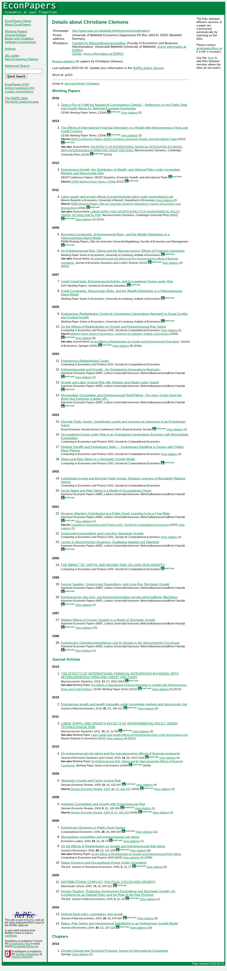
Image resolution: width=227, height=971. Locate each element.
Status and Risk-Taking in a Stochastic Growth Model (98, 459)
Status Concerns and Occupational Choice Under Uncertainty (104, 862)
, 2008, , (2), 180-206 (99, 812)
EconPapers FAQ (17, 84)
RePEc (30, 920)
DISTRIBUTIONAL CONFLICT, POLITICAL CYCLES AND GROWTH (108, 882)
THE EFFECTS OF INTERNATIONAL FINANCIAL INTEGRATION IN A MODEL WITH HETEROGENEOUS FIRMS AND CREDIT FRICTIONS (120, 675)
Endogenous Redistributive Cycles (85, 360)
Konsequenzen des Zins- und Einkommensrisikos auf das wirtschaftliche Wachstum (119, 597)
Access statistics (63, 61)
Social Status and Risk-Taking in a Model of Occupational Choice (106, 490)
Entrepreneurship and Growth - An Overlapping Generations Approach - (111, 369)
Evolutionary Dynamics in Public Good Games (93, 827)
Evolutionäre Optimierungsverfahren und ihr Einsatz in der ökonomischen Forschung (120, 642)
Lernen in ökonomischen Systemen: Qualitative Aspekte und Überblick (110, 542)
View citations (129, 112)
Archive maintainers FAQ (20, 88)
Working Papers (16, 31)
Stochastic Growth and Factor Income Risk (91, 780)
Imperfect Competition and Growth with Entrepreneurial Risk (103, 804)
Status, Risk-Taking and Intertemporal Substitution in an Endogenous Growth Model (119, 923)
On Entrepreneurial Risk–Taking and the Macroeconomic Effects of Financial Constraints (123, 250)
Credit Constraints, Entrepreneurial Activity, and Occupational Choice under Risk (117, 281)
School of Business (27, 954)
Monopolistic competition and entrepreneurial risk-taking (100, 837)
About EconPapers (18, 24)
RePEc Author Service (148, 68)
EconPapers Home (18, 21)
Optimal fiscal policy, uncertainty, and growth (92, 914)
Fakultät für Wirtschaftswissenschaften (99, 43)
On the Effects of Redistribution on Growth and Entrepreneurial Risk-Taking (113, 326)
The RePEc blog (16, 98)
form (211, 57)
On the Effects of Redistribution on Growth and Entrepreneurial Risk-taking (134, 341)
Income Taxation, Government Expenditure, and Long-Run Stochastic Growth (115, 584)
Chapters (92, 83)
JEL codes (12, 55)
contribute (11, 935)
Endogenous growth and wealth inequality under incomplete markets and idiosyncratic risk (124, 704)
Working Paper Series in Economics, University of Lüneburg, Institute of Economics (120, 334)
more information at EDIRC (103, 53)
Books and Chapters (19, 38)
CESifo (77, 53)
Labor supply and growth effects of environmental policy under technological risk (117, 196)
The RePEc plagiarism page (22, 101)
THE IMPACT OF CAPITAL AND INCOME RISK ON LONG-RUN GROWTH (113, 565)
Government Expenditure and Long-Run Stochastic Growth (102, 533)
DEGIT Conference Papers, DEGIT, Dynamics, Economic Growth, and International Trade (123, 139)
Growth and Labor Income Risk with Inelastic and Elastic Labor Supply (110, 382)
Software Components (20, 42)
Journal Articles (15, 35)
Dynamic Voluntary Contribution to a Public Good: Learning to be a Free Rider (115, 513)
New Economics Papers (21, 59)
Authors (10, 48)
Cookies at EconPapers (19, 91)
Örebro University (22, 956)
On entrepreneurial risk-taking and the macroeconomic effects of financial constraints (120, 753)
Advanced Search (17, 65)
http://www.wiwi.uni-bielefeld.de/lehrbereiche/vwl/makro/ (111, 30)
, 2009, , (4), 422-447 (100, 789)
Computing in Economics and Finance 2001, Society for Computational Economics (119, 525)
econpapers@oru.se (209, 48)
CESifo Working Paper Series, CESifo (92, 181)
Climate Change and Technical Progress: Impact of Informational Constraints (114, 950)
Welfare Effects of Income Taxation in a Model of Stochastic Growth (108, 620)
